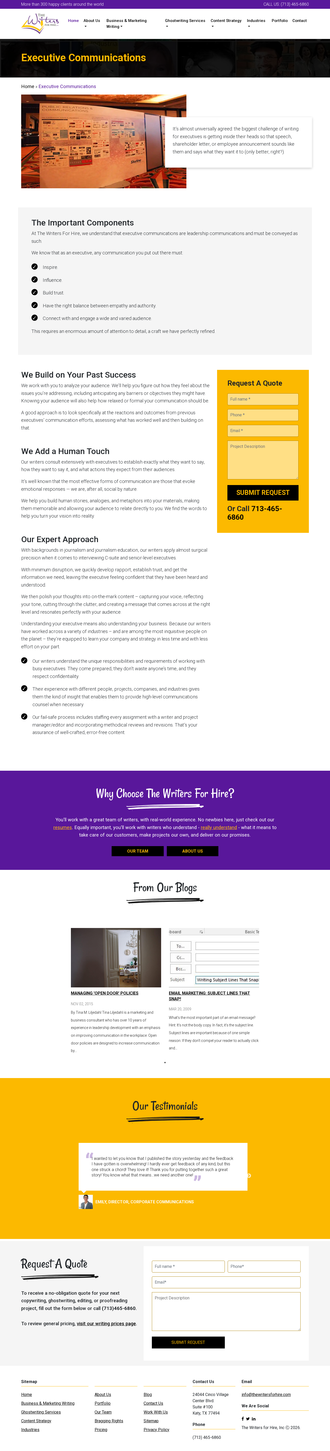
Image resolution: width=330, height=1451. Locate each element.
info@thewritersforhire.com (266, 1394)
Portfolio (280, 20)
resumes (62, 827)
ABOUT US (192, 851)
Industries (256, 20)
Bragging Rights (109, 1420)
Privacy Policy (156, 1429)
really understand (219, 827)
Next (248, 1176)
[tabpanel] (116, 991)
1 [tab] (165, 1062)
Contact (299, 20)
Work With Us (156, 1412)
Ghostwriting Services (185, 20)
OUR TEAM (137, 851)
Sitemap (151, 1420)
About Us (92, 20)
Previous (81, 1176)
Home (73, 20)
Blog (148, 1394)
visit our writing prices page (106, 1323)
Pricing (101, 1429)
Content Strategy (226, 20)
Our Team (103, 1412)
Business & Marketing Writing (126, 23)
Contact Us (153, 1403)
